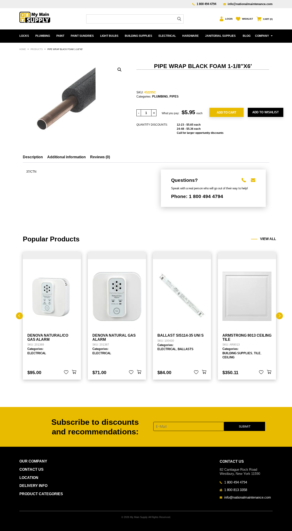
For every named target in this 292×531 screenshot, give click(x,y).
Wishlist (247, 19)
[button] (119, 70)
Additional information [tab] (66, 157)
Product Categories (41, 494)
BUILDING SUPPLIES (138, 35)
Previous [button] (19, 315)
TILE (257, 353)
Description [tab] (33, 157)
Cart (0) (268, 19)
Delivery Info (33, 486)
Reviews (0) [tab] (100, 157)
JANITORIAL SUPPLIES (220, 35)
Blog (246, 35)
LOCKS (24, 35)
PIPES (174, 96)
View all (268, 239)
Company (262, 35)
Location (28, 478)
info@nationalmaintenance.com (250, 4)
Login (228, 19)
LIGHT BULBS (109, 35)
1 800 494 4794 (206, 4)
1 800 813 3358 (235, 489)
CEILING (228, 357)
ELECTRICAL (167, 35)
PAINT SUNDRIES (82, 35)
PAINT (60, 35)
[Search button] (179, 19)
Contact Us (31, 469)
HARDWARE (190, 35)
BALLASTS (185, 349)
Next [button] (279, 315)
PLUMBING (42, 35)
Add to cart (226, 112)
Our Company (33, 461)
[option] (52, 316)
